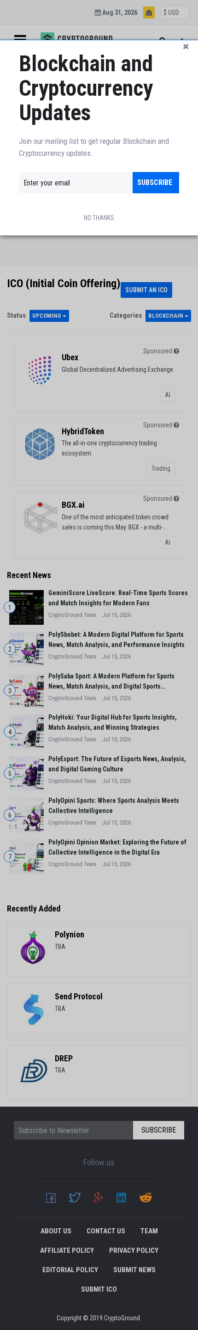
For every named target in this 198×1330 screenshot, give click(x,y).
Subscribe (154, 182)
